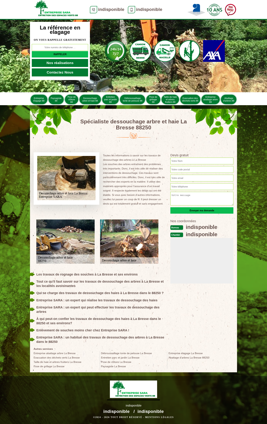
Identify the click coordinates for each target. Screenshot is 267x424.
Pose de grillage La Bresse (49, 366)
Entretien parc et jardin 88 (110, 99)
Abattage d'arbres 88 (228, 99)
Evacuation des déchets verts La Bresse (57, 357)
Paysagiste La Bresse (113, 366)
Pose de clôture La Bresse (116, 361)
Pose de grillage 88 (153, 99)
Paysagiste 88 (56, 99)
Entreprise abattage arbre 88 (210, 99)
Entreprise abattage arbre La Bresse (55, 353)
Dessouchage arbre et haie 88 (90, 99)
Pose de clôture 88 (72, 99)
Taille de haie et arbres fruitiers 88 (170, 99)
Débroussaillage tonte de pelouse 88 (132, 99)
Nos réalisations (60, 63)
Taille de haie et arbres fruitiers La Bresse (57, 361)
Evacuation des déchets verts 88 (190, 99)
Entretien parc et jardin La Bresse (120, 357)
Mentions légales (159, 417)
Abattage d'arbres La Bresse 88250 (189, 357)
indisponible (111, 9)
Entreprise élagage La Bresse (186, 353)
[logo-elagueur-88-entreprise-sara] (56, 9)
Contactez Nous (60, 72)
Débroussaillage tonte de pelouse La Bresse (126, 353)
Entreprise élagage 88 (38, 99)
